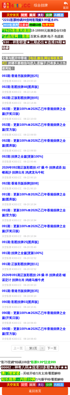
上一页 (18, 348)
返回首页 (35, 391)
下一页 (52, 348)
